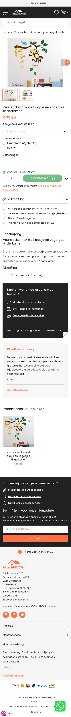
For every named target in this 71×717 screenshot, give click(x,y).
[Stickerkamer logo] (19, 12)
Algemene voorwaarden (24, 707)
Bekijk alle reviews (17, 389)
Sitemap (36, 712)
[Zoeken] (64, 22)
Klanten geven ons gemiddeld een (31, 223)
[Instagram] (6, 615)
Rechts (11, 148)
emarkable (36, 701)
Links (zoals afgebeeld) (21, 143)
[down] (7, 178)
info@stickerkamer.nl (15, 600)
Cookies (46, 707)
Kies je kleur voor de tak (18, 124)
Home (6, 32)
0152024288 (10, 596)
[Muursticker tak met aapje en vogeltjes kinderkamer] (18, 431)
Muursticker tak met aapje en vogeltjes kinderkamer (18, 456)
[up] (16, 178)
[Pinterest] (22, 615)
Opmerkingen (11, 155)
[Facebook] (14, 615)
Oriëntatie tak (12, 139)
